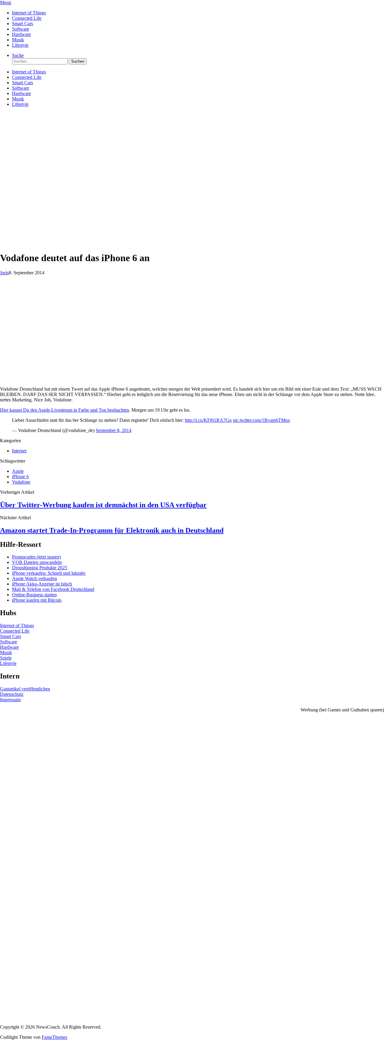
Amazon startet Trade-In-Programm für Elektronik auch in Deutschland (112, 530)
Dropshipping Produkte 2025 (39, 567)
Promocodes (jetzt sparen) (36, 556)
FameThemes (54, 1037)
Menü (5, 2)
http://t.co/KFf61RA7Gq (208, 420)
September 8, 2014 (113, 430)
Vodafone (21, 481)
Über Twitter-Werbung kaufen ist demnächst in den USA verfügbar (103, 505)
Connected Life (26, 18)
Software (20, 28)
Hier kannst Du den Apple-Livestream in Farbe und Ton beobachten (64, 410)
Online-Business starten (34, 594)
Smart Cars (22, 23)
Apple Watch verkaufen (34, 578)
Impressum (10, 699)
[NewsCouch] (30, 147)
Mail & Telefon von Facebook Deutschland (53, 589)
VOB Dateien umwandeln (37, 562)
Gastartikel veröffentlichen (25, 688)
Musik (18, 39)
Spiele (6, 657)
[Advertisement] (192, 204)
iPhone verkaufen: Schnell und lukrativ (49, 573)
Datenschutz (11, 694)
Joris (4, 272)
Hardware (21, 34)
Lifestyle (20, 45)
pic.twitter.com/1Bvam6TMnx (261, 420)
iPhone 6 (20, 476)
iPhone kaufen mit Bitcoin (37, 600)
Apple (18, 471)
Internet (19, 450)
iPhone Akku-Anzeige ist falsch (42, 583)
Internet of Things (29, 12)
